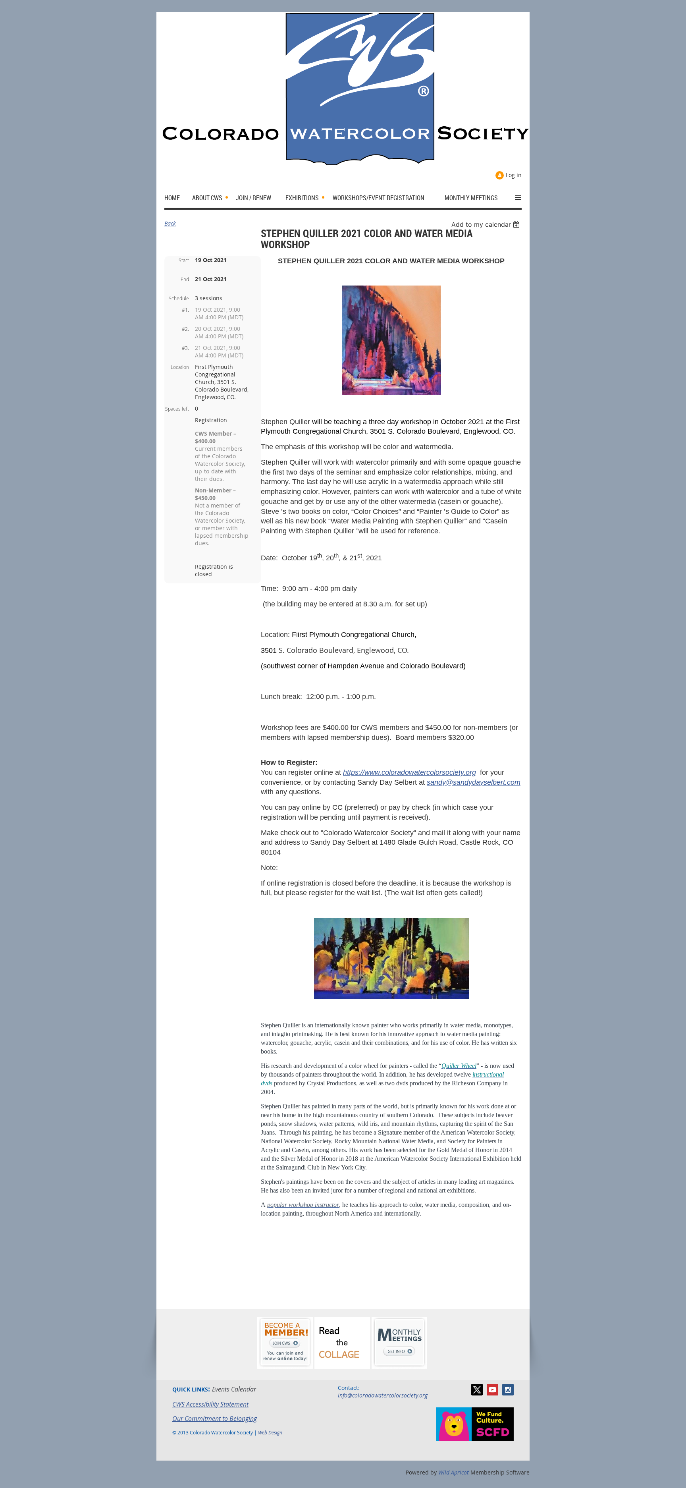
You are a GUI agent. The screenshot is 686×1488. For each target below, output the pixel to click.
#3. (185, 348)
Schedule (179, 298)
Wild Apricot (453, 1472)
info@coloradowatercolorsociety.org (383, 1395)
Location (180, 367)
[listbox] (486, 224)
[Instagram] (508, 1389)
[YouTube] (492, 1389)
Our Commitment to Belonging (214, 1418)
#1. (185, 310)
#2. (185, 329)
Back (170, 223)
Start (184, 260)
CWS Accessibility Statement (210, 1404)
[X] (477, 1389)
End (185, 279)
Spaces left (177, 408)
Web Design (270, 1432)
